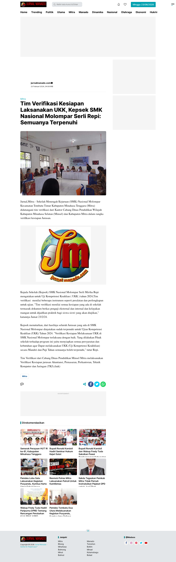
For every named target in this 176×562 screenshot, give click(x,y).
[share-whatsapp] (103, 384)
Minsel (90, 549)
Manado (83, 12)
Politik (49, 12)
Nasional (112, 12)
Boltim (89, 547)
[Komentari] (22, 384)
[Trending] (125, 4)
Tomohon (91, 544)
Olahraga (126, 12)
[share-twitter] (97, 384)
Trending (36, 12)
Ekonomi (141, 12)
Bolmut (61, 555)
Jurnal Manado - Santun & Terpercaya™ (33, 545)
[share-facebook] (91, 384)
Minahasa (62, 547)
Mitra (72, 12)
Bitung (61, 544)
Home (23, 12)
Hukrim (154, 12)
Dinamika (97, 12)
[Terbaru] (119, 4)
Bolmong (62, 549)
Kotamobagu (92, 552)
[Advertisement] (88, 37)
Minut (60, 552)
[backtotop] (88, 531)
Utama (61, 12)
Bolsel (89, 555)
